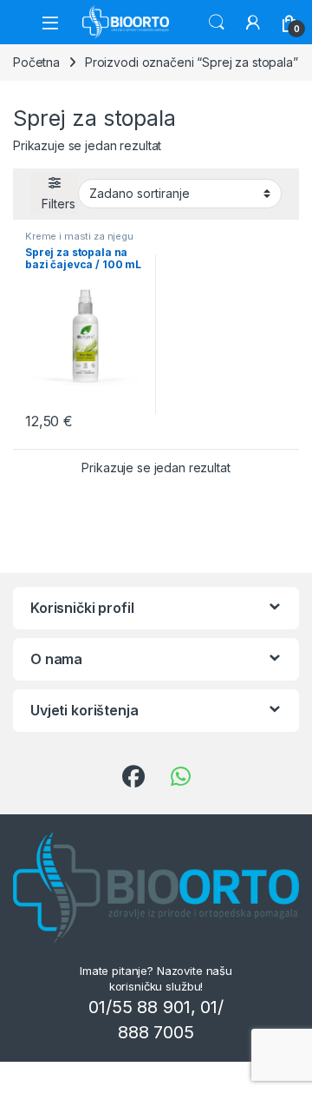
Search (216, 22)
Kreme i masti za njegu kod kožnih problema (79, 241)
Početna (36, 62)
